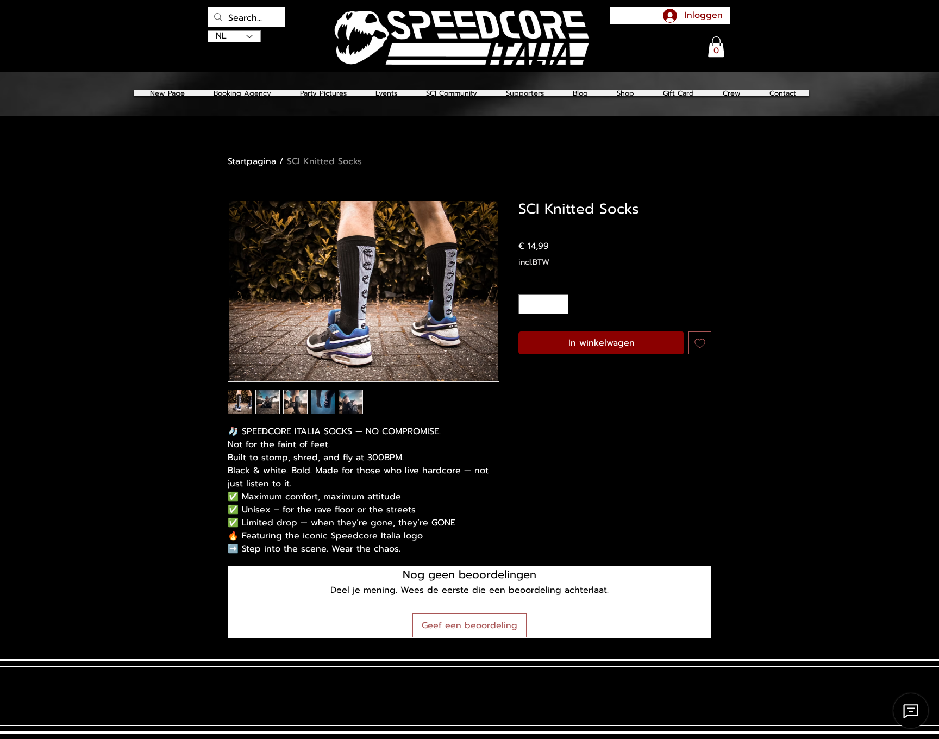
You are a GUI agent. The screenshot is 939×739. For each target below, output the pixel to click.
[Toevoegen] (699, 342)
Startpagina (252, 161)
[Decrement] (527, 304)
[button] (323, 93)
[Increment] (560, 304)
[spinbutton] (543, 304)
